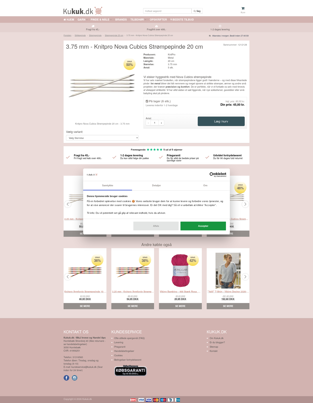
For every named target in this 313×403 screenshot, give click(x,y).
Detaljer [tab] (156, 185)
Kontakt (213, 351)
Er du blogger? (217, 342)
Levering (118, 342)
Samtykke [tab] (107, 185)
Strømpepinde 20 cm (114, 35)
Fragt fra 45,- (93, 29)
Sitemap (214, 346)
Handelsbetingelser (124, 351)
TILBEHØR (137, 19)
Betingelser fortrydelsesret (127, 359)
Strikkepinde (80, 35)
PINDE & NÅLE (100, 19)
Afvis (156, 226)
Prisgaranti (119, 346)
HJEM (70, 19)
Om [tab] (205, 185)
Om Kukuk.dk (217, 338)
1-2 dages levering (220, 29)
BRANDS (121, 19)
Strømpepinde (95, 35)
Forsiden (67, 35)
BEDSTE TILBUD (183, 19)
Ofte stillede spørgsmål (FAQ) (129, 338)
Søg (198, 11)
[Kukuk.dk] (84, 10)
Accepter (203, 226)
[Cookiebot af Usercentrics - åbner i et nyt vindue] (212, 174)
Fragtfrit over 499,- (156, 29)
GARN (81, 19)
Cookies (118, 355)
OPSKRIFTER (158, 19)
